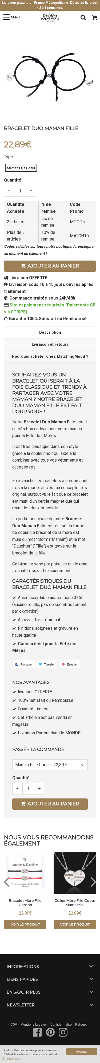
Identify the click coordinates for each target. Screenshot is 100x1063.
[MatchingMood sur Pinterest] (50, 1035)
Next (91, 76)
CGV (14, 1024)
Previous (8, 76)
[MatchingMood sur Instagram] (63, 1035)
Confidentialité (61, 1024)
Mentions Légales (34, 1024)
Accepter (81, 1051)
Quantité (12, 180)
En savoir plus (11, 1058)
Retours (81, 1024)
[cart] (94, 17)
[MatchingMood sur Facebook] (37, 1035)
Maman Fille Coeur (21, 168)
